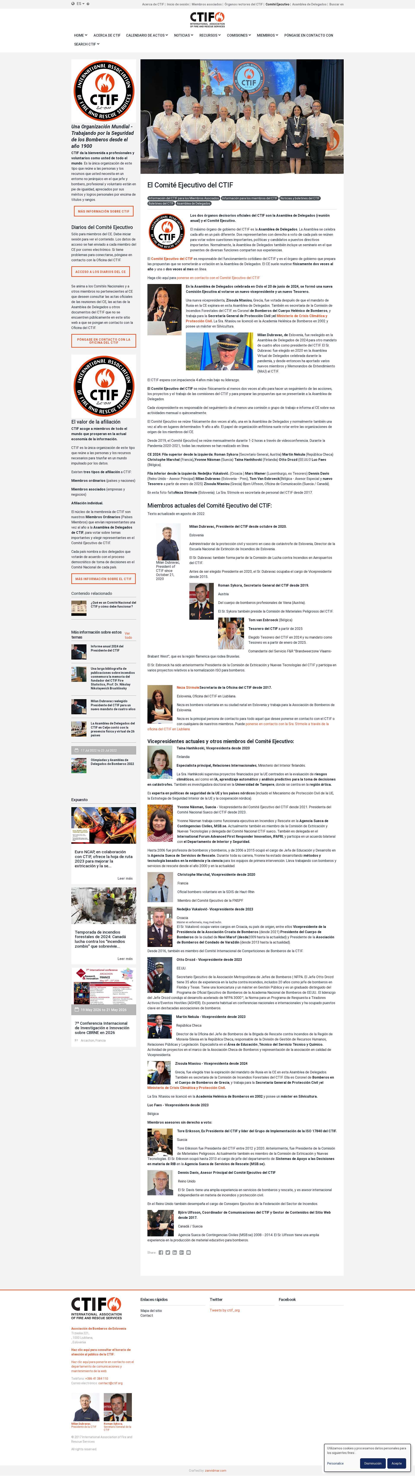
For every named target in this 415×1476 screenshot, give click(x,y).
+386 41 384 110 (96, 1378)
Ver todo (128, 635)
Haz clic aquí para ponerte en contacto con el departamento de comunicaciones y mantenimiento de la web (102, 1366)
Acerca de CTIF (153, 4)
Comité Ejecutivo (277, 4)
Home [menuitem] (77, 36)
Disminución (372, 1463)
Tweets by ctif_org (225, 1310)
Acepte (397, 1463)
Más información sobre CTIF (103, 211)
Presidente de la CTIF (83, 1426)
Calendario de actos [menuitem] (143, 36)
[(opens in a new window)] (162, 1252)
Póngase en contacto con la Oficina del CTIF (103, 341)
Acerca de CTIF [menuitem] (107, 35)
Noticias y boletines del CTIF (300, 198)
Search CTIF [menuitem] (83, 45)
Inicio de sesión (178, 4)
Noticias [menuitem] (180, 36)
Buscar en (336, 4)
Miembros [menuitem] (264, 36)
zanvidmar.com (215, 1470)
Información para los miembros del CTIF (249, 198)
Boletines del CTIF (161, 203)
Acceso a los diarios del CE (100, 272)
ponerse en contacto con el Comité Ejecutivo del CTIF (218, 278)
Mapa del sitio (151, 1311)
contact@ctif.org (110, 1383)
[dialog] (367, 1458)
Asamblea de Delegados (309, 4)
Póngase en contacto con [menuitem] (308, 35)
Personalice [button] (335, 1463)
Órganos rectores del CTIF (244, 4)
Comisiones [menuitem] (235, 36)
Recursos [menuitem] (207, 36)
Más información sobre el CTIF (103, 579)
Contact (146, 1315)
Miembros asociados (207, 4)
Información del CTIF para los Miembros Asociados (184, 198)
